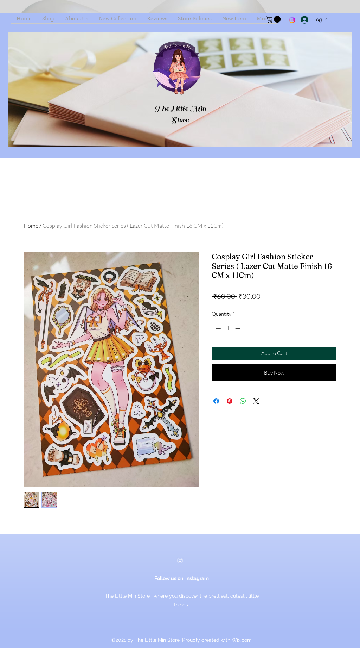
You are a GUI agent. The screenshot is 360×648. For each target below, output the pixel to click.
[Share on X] (256, 401)
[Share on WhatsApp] (243, 401)
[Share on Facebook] (216, 401)
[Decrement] (217, 328)
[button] (274, 19)
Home (31, 225)
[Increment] (238, 328)
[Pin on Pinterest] (229, 401)
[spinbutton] (228, 328)
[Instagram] (292, 20)
